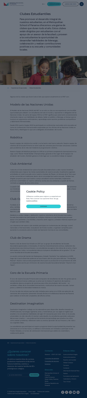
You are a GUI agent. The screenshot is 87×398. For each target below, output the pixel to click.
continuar (43, 206)
